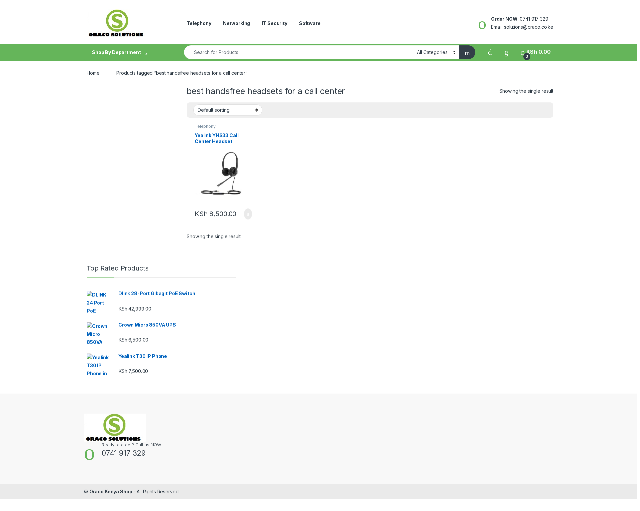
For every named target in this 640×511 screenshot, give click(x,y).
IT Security (274, 23)
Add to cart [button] (247, 214)
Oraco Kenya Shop (110, 491)
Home (93, 73)
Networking (236, 23)
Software (310, 23)
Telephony (199, 23)
